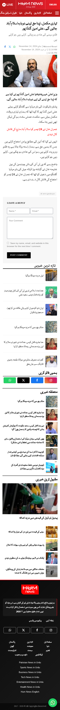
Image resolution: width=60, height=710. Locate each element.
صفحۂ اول (47, 13)
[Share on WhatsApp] (14, 46)
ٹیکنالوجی (39, 654)
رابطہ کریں (50, 620)
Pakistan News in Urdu (30, 662)
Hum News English (30, 691)
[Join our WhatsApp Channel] (52, 702)
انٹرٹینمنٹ (12, 650)
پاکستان (28, 13)
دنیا (20, 13)
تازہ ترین (37, 13)
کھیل (12, 646)
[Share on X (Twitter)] (10, 46)
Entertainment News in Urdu (30, 682)
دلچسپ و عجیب (21, 654)
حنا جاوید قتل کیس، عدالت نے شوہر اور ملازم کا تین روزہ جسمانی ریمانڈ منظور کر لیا (23, 344)
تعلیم (48, 650)
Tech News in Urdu (30, 677)
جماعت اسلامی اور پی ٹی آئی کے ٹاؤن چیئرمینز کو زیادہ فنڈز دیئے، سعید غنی (23, 293)
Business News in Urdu (30, 672)
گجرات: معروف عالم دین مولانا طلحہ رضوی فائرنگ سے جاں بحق (25, 362)
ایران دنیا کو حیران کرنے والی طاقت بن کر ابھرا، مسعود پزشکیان (25, 310)
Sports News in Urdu (30, 667)
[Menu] (57, 14)
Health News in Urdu (30, 687)
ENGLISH (53, 4)
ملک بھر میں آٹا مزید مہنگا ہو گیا (28, 327)
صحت (30, 650)
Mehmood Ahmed (50, 46)
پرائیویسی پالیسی (35, 620)
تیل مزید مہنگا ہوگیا (34, 276)
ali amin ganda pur (47, 193)
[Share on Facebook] (5, 46)
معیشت (30, 646)
